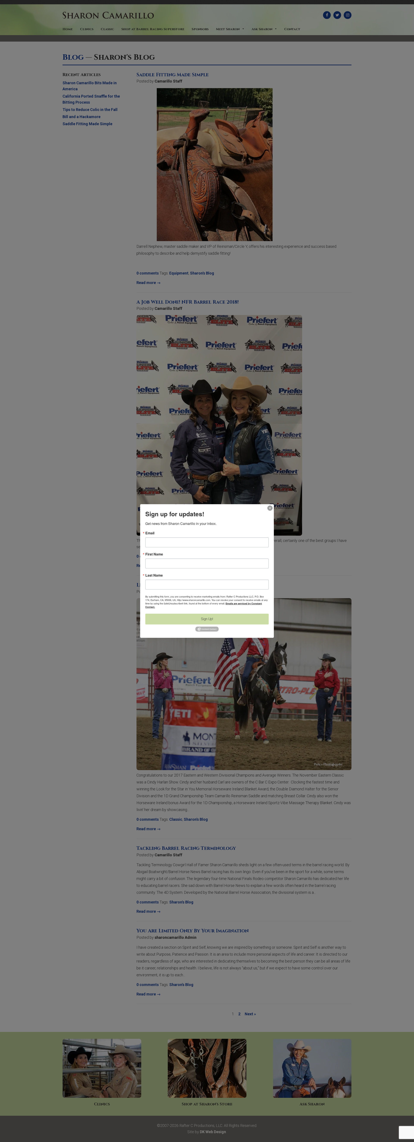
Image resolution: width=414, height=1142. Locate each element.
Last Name (154, 575)
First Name (154, 554)
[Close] (270, 508)
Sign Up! (207, 619)
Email (149, 533)
